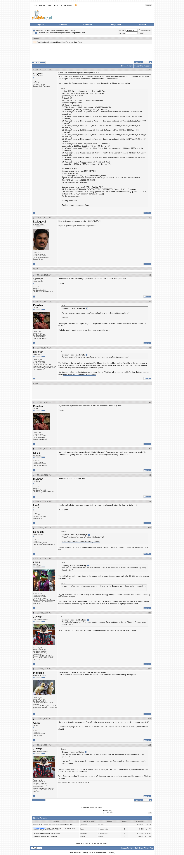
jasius (36, 452)
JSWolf (37, 616)
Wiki (49, 5)
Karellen (38, 305)
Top (151, 848)
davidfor (38, 351)
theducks (38, 672)
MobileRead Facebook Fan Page (69, 42)
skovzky (38, 279)
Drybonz (38, 479)
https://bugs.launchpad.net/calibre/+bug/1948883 (77, 226)
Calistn (37, 722)
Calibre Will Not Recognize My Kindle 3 (45, 836)
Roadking (38, 531)
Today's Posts (115, 25)
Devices (72, 30)
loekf (36, 505)
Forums (42, 5)
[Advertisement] (92, 53)
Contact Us (125, 848)
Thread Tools (126, 66)
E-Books (86, 25)
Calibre (65, 30)
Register (40, 25)
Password (121, 33)
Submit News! (66, 5)
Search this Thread (141, 66)
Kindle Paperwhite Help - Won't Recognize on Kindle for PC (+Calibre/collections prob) (54, 829)
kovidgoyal (39, 221)
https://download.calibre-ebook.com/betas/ (79, 374)
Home (34, 5)
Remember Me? (146, 30)
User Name (122, 30)
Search (142, 25)
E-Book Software (56, 30)
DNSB (36, 562)
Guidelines (63, 25)
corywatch (39, 73)
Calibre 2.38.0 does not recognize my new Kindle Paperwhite (53, 825)
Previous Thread (87, 807)
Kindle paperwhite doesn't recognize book (46, 833)
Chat (56, 5)
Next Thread (98, 807)
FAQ (132, 848)
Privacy (146, 848)
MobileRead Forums (42, 30)
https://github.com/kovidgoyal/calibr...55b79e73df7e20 (79, 221)
